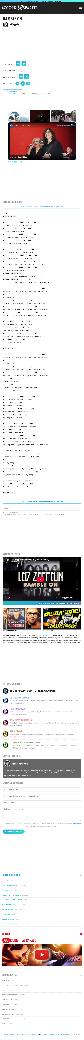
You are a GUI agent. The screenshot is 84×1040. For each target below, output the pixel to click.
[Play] (61, 116)
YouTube (36, 1034)
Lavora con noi (26, 1034)
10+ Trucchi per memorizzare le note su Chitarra (42, 207)
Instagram (53, 1034)
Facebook (44, 1034)
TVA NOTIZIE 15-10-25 (24, 125)
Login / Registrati (9, 1034)
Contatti (18, 1034)
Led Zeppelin (43, 635)
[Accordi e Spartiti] (20, 10)
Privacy (67, 1034)
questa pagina (76, 823)
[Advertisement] (42, 43)
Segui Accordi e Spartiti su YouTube (58, 603)
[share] (71, 124)
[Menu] (80, 7)
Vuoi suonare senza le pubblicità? (41, 1)
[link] (12, 126)
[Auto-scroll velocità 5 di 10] (22, 83)
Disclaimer (61, 1034)
